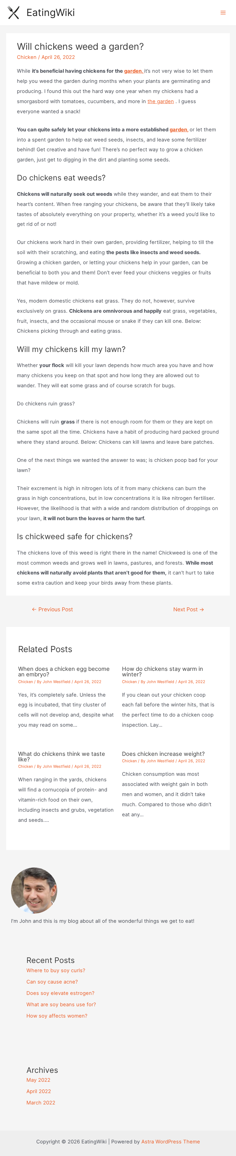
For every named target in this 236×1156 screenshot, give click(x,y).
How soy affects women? (56, 1016)
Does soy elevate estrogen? (60, 993)
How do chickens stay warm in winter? (162, 671)
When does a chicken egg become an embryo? (64, 671)
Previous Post (52, 609)
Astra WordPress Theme (170, 1142)
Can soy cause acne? (52, 982)
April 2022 (38, 1091)
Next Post (188, 609)
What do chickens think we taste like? (61, 756)
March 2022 (40, 1103)
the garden (161, 101)
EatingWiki (50, 12)
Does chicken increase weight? (163, 753)
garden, (134, 71)
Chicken (27, 57)
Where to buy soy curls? (55, 970)
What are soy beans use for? (61, 1004)
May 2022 (38, 1080)
